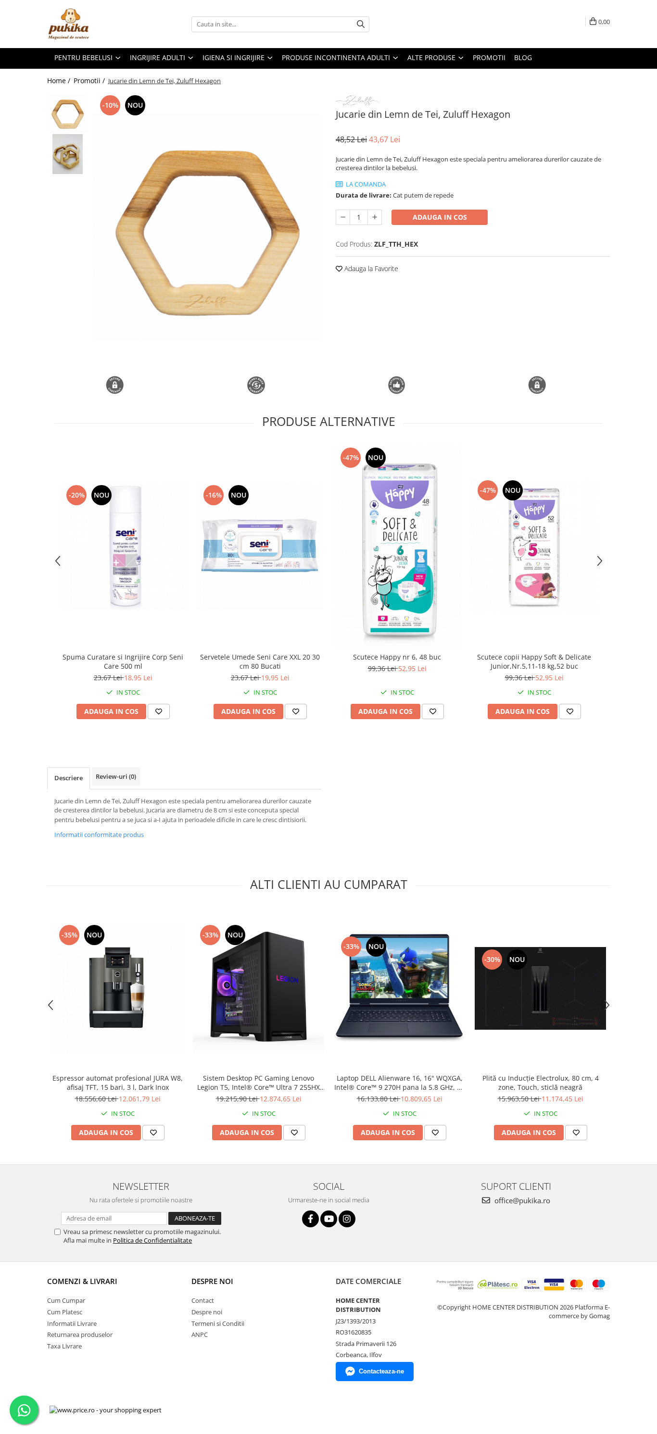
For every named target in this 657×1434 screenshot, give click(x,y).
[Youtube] (328, 1218)
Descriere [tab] (68, 777)
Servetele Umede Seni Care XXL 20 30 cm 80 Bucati (260, 661)
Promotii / (90, 80)
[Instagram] (347, 1218)
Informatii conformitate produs (99, 834)
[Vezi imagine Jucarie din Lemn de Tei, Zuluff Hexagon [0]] (68, 113)
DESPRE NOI (212, 1281)
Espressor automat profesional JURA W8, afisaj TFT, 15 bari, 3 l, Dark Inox (117, 1082)
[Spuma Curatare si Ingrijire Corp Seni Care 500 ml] (123, 546)
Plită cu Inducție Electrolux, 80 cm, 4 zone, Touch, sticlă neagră (540, 1082)
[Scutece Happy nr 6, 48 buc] (397, 546)
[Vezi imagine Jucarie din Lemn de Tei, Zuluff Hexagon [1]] (68, 154)
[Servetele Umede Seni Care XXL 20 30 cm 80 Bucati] (260, 546)
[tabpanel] (207, 227)
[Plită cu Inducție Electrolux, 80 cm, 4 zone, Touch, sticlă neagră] (540, 988)
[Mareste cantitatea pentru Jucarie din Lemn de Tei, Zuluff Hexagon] (374, 217)
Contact (202, 1300)
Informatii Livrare (72, 1323)
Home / (59, 80)
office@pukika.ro (521, 1200)
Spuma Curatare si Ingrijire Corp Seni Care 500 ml (123, 661)
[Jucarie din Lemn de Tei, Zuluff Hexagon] (207, 227)
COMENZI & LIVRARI (82, 1281)
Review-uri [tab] (116, 776)
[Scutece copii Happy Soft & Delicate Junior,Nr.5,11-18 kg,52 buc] (534, 546)
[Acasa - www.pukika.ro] (95, 24)
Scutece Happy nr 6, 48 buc (397, 656)
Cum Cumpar (66, 1300)
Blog (523, 57)
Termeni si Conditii (217, 1323)
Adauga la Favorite (370, 268)
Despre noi (206, 1312)
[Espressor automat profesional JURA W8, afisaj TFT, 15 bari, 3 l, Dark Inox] (117, 988)
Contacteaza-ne (381, 1371)
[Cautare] (360, 24)
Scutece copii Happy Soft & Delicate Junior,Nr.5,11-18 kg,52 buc (534, 661)
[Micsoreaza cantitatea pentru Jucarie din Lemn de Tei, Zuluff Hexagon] (343, 217)
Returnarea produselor (80, 1334)
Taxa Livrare (64, 1346)
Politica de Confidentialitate (152, 1240)
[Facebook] (310, 1218)
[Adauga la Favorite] (159, 711)
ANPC (199, 1334)
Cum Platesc (64, 1312)
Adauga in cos (440, 217)
